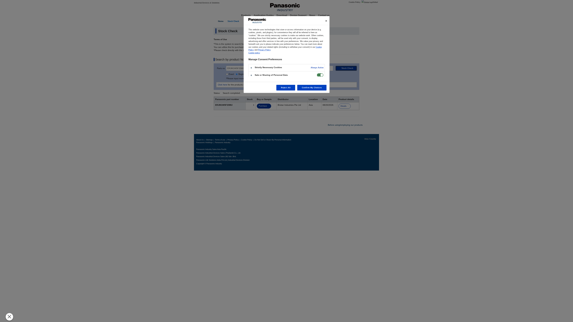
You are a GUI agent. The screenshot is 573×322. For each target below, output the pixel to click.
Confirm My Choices (312, 88)
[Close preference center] (326, 21)
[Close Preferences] (9, 317)
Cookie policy (254, 53)
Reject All (286, 88)
